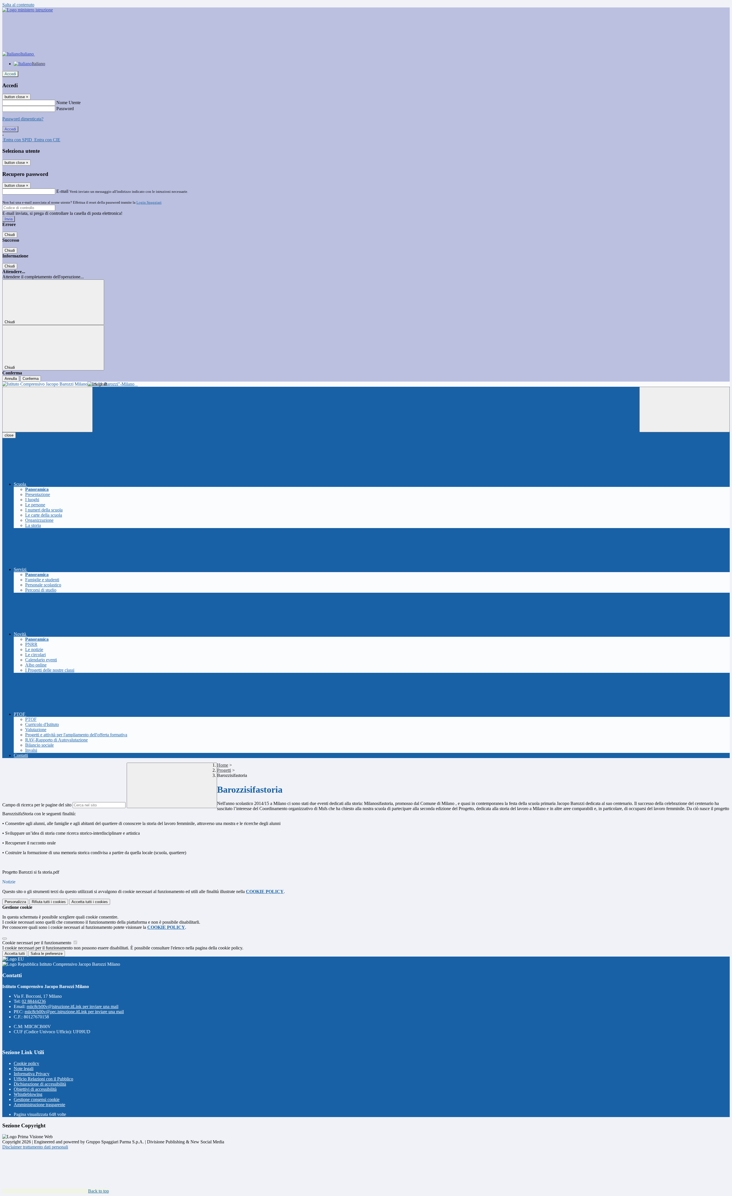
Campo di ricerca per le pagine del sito (36, 804)
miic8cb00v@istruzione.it (72, 1006)
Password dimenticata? (22, 118)
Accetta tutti (89, 902)
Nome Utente (68, 102)
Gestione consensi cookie (36, 1099)
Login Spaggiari (149, 202)
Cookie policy (26, 1063)
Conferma (31, 378)
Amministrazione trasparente (39, 1104)
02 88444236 (34, 1001)
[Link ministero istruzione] (27, 9)
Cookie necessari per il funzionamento (37, 942)
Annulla (11, 378)
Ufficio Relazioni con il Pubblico (43, 1078)
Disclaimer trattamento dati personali (35, 1147)
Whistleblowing (28, 1094)
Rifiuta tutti (49, 902)
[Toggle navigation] (47, 409)
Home (222, 765)
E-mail (62, 191)
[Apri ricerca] (684, 409)
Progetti (224, 770)
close (9, 435)
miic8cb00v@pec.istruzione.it (74, 1011)
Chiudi (10, 235)
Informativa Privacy (31, 1073)
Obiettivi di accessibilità (35, 1089)
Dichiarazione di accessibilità (40, 1084)
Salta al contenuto (18, 4)
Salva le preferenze (47, 953)
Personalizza (15, 902)
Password (65, 108)
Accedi (10, 74)
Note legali (23, 1068)
